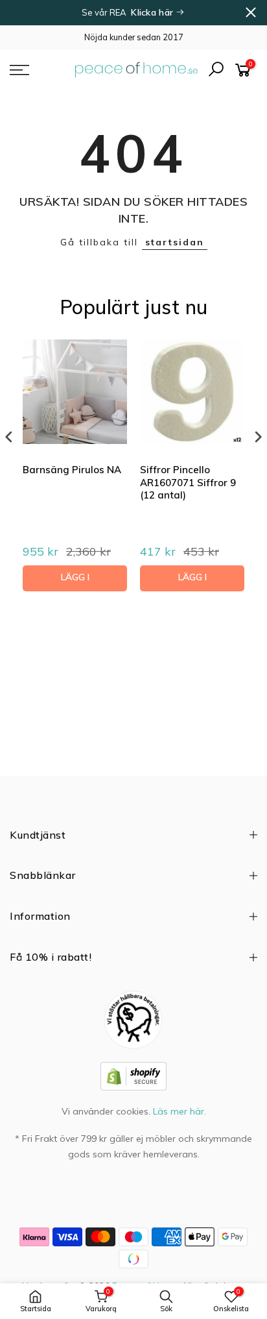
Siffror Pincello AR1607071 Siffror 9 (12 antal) (188, 482)
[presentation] (9, 436)
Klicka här (153, 12)
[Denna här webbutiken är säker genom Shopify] (133, 1075)
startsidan (174, 242)
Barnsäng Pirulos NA (72, 469)
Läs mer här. (179, 1111)
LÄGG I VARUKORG (75, 581)
